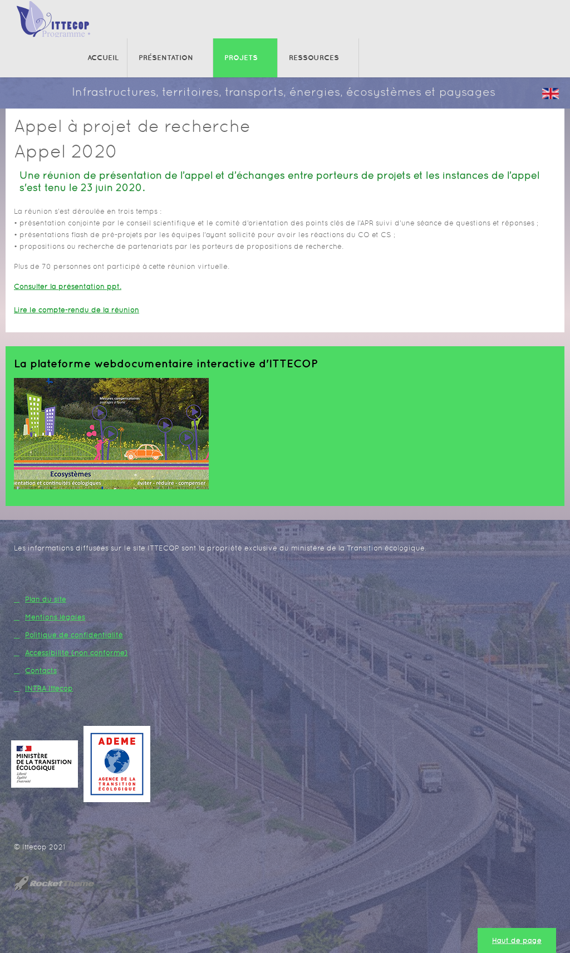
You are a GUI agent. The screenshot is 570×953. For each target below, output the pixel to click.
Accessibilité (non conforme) (76, 653)
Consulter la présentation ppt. (67, 286)
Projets (241, 57)
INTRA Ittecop (49, 688)
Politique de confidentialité (74, 635)
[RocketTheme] (63, 883)
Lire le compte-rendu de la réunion (76, 310)
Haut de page (517, 940)
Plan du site (45, 599)
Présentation (166, 57)
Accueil (103, 57)
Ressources (314, 57)
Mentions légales (55, 617)
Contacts (41, 670)
